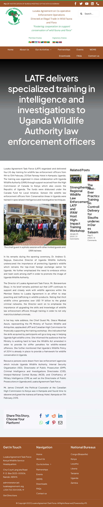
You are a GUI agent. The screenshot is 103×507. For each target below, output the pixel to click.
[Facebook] (40, 415)
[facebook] (75, 3)
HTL (85, 503)
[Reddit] (53, 415)
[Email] (60, 422)
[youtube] (86, 3)
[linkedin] (92, 3)
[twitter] (81, 3)
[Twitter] (47, 415)
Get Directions (10, 495)
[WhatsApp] (41, 422)
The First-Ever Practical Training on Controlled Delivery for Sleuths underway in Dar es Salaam (95, 208)
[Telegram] (47, 422)
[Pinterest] (53, 422)
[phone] (97, 3)
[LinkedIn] (60, 415)
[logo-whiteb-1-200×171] (14, 8)
